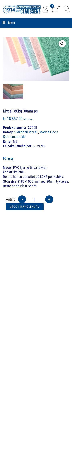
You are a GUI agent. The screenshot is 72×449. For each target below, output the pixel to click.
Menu (11, 23)
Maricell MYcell (27, 132)
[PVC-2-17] (13, 91)
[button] (62, 43)
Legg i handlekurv (25, 206)
